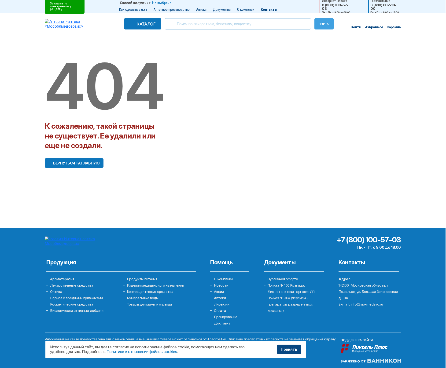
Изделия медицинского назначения (155, 285)
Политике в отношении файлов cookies (142, 351)
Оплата (220, 310)
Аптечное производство (172, 9)
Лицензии (221, 304)
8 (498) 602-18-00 (383, 6)
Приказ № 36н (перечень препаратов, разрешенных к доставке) (290, 304)
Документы (222, 9)
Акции (219, 291)
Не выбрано (162, 3)
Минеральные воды (142, 298)
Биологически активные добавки (76, 310)
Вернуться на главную (76, 163)
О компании (245, 9)
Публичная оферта (283, 279)
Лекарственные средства (71, 285)
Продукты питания (142, 279)
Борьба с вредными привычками (76, 298)
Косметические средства (71, 304)
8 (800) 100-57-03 (335, 6)
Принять (289, 349)
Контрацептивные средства (150, 291)
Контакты (269, 9)
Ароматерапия (62, 279)
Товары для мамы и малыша (149, 304)
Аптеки (201, 9)
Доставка (222, 323)
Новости (221, 285)
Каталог (146, 24)
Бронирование (225, 317)
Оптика (56, 291)
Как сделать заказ (133, 9)
